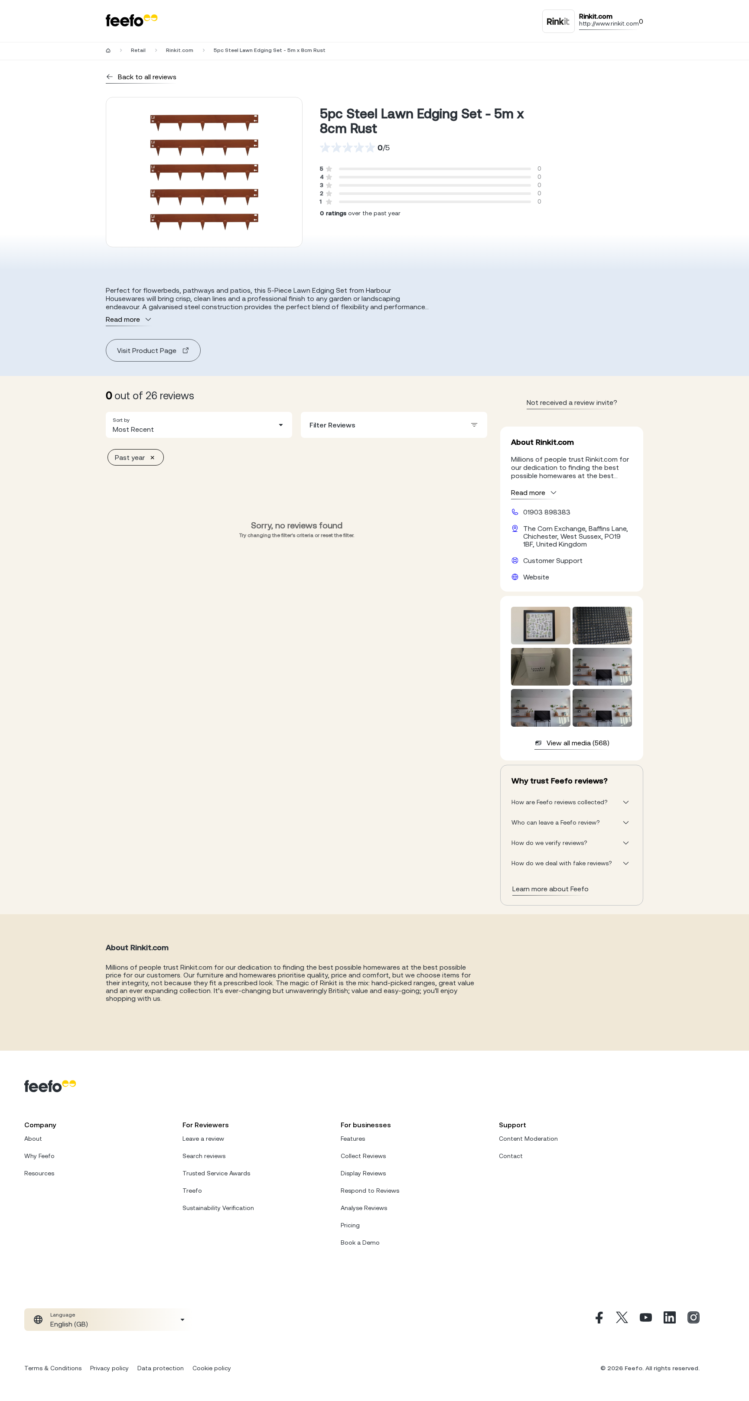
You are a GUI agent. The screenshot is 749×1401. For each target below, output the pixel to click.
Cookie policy (211, 1368)
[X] (622, 1319)
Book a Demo (360, 1242)
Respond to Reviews (370, 1190)
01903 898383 (546, 512)
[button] (199, 425)
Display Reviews (363, 1173)
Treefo (192, 1190)
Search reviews (203, 1155)
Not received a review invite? (572, 402)
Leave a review (203, 1138)
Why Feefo (39, 1155)
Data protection (160, 1368)
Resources (39, 1173)
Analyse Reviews (364, 1207)
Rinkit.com (179, 50)
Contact (511, 1155)
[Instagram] (693, 1319)
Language (62, 1315)
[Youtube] (646, 1319)
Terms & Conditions (52, 1368)
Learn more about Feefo (550, 889)
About (33, 1138)
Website (536, 577)
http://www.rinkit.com (609, 23)
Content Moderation (528, 1138)
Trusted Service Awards (216, 1173)
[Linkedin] (670, 1319)
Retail (138, 50)
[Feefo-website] (132, 21)
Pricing (350, 1225)
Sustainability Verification (218, 1207)
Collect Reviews (363, 1155)
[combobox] (199, 425)
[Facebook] (598, 1319)
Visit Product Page (146, 350)
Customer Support (553, 560)
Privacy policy (109, 1368)
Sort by (121, 420)
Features (353, 1138)
